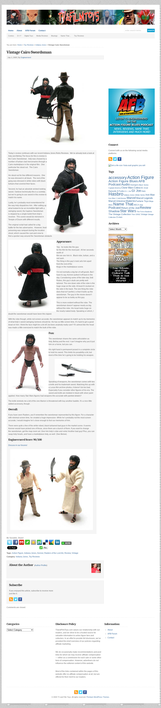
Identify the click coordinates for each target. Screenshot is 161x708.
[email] (21, 542)
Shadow (114, 211)
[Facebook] (15, 542)
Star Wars (128, 211)
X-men (119, 217)
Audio (125, 184)
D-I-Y (19, 36)
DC (142, 188)
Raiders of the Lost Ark (54, 553)
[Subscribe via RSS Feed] (11, 599)
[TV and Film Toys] (81, 24)
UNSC (138, 214)
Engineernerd (26, 57)
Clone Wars (127, 187)
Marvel (131, 197)
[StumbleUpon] (39, 542)
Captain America (114, 188)
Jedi (118, 198)
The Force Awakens (144, 212)
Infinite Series (140, 195)
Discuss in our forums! (17, 445)
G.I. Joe (128, 191)
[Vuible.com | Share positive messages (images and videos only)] (27, 544)
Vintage (75, 553)
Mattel (129, 201)
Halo (144, 191)
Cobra (137, 187)
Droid (146, 188)
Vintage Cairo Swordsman (29, 52)
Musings (54, 36)
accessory (117, 177)
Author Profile (41, 565)
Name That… (66, 36)
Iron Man (150, 195)
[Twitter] (9, 542)
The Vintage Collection (119, 214)
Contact (42, 31)
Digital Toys (28, 36)
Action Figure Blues (123, 181)
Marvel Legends (144, 198)
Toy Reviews (79, 36)
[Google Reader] (51, 542)
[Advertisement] (43, 63)
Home (11, 31)
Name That (123, 204)
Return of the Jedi (130, 208)
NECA (136, 205)
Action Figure (17, 553)
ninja (141, 205)
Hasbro (115, 194)
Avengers (134, 185)
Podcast (114, 207)
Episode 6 (113, 191)
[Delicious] (45, 542)
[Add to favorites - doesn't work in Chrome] (33, 542)
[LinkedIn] (57, 542)
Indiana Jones (41, 45)
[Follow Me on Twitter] (15, 599)
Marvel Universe (116, 201)
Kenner (40, 553)
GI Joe (136, 190)
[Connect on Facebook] (20, 599)
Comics (11, 36)
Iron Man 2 (112, 198)
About (19, 31)
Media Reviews (42, 36)
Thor (133, 214)
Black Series (144, 185)
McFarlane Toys (141, 201)
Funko (122, 191)
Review (67, 553)
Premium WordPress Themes (97, 697)
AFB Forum (30, 31)
